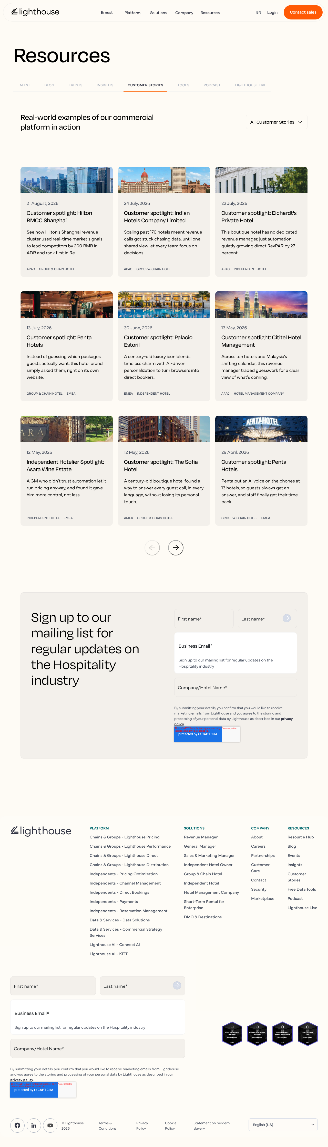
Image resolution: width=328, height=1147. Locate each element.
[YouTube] (50, 1125)
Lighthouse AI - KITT (109, 953)
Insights (295, 864)
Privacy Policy (142, 1125)
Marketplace (262, 898)
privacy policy (21, 1079)
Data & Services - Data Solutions (120, 920)
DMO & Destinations (203, 917)
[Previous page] (152, 547)
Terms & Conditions (108, 1125)
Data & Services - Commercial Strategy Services (126, 932)
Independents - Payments (114, 901)
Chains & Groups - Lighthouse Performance (130, 846)
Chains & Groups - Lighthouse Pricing (125, 837)
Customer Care (260, 868)
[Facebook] (17, 1125)
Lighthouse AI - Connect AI (115, 944)
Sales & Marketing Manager (209, 855)
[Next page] (175, 547)
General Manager (200, 846)
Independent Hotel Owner (208, 864)
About (257, 837)
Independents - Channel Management (125, 883)
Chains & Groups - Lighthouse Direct (124, 855)
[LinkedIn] (34, 1125)
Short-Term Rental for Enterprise (204, 904)
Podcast (295, 898)
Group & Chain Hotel (203, 874)
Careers (258, 846)
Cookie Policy (170, 1125)
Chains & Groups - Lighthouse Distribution (129, 864)
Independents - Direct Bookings (119, 892)
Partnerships (263, 855)
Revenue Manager (201, 837)
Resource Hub (301, 837)
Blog (292, 846)
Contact (258, 880)
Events (294, 855)
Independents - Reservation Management (129, 910)
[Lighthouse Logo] (35, 12)
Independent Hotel (201, 883)
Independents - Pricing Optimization (124, 874)
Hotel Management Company (211, 892)
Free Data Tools (302, 889)
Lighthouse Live (302, 907)
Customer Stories (297, 877)
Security (259, 889)
